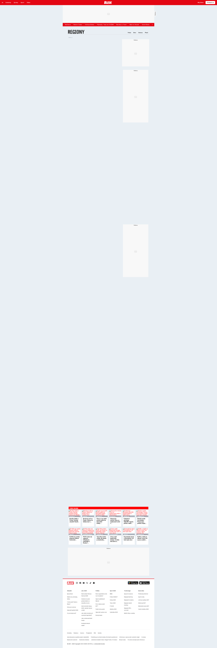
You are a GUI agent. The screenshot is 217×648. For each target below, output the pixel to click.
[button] (133, 583)
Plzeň (146, 32)
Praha (129, 32)
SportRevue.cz (87, 534)
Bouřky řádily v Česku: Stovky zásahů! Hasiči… (74, 520)
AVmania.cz (100, 534)
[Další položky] (152, 24)
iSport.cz (99, 516)
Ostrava (140, 32)
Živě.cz (71, 534)
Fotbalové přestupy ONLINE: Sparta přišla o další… (128, 521)
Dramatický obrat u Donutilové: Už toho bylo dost (129, 538)
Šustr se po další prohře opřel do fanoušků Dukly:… (102, 521)
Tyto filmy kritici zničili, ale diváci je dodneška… (101, 538)
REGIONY (76, 32)
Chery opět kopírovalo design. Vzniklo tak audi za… (114, 539)
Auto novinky (114, 534)
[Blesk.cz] (108, 2)
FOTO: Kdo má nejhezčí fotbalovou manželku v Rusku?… (87, 540)
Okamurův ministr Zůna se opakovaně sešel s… (115, 521)
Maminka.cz (140, 516)
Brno (134, 32)
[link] (77, 583)
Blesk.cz (70, 37)
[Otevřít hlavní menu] (2, 2)
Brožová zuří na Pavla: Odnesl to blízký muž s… (88, 520)
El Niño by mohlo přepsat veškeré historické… (75, 538)
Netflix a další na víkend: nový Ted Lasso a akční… (142, 538)
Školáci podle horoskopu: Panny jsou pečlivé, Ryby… (141, 521)
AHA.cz (85, 516)
